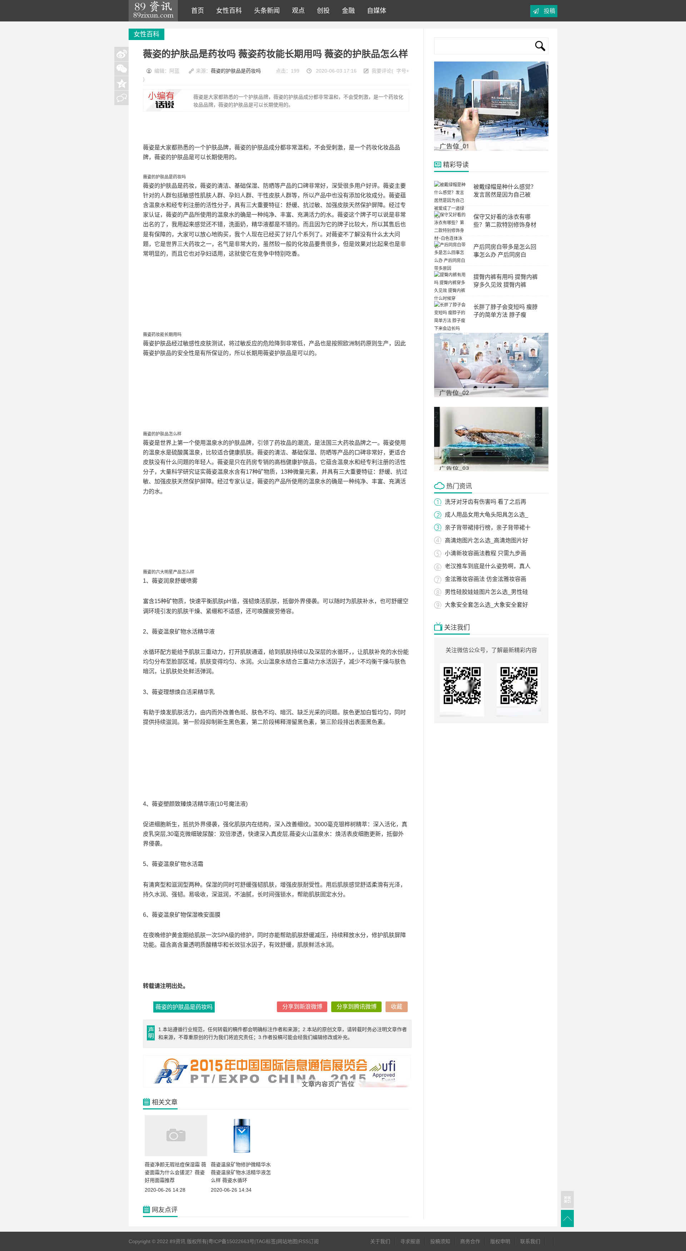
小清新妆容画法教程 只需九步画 (485, 553)
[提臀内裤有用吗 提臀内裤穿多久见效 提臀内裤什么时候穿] (450, 298)
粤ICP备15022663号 (231, 1241)
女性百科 (227, 10)
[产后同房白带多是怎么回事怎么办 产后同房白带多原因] (450, 268)
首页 (196, 10)
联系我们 (530, 1241)
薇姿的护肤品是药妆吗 (236, 71)
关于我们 (380, 1241)
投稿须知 (440, 1241)
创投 (321, 10)
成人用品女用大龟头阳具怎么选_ (486, 515)
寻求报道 (410, 1241)
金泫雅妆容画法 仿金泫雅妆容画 (485, 579)
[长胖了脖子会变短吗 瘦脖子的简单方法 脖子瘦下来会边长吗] (450, 328)
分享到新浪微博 (302, 1007)
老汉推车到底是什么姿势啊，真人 (488, 566)
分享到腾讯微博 (357, 1007)
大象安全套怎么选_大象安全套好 (486, 605)
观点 (296, 10)
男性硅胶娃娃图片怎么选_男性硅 (486, 592)
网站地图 (287, 1241)
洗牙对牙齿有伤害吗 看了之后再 (485, 502)
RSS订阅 (309, 1241)
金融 (346, 10)
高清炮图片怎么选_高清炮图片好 (486, 540)
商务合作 (470, 1241)
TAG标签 (266, 1241)
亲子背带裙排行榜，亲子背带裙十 (488, 527)
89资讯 (153, 10)
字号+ (402, 71)
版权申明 (500, 1241)
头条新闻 (265, 10)
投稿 (549, 11)
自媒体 (374, 10)
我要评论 (382, 71)
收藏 (396, 1007)
